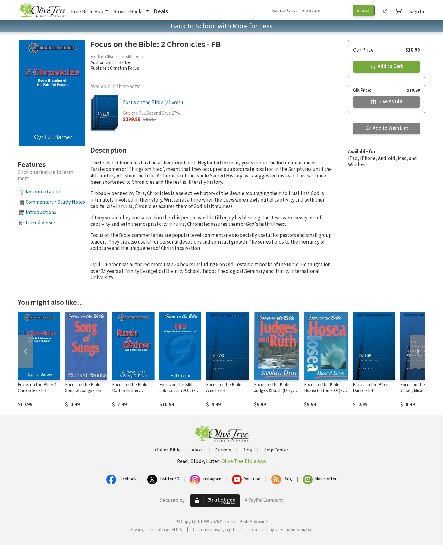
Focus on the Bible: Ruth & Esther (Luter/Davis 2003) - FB (130, 393)
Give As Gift (390, 101)
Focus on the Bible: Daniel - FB (371, 388)
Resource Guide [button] (43, 192)
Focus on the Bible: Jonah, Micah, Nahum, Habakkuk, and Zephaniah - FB (420, 393)
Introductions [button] (41, 212)
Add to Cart (390, 66)
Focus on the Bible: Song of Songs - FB (83, 388)
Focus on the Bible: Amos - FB (224, 388)
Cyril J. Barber (118, 62)
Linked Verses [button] (41, 222)
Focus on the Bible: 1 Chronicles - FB (37, 388)
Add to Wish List (390, 128)
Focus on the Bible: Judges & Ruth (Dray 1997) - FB (273, 391)
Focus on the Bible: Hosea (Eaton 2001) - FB (323, 391)
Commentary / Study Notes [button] (55, 202)
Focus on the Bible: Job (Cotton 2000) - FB (177, 391)
